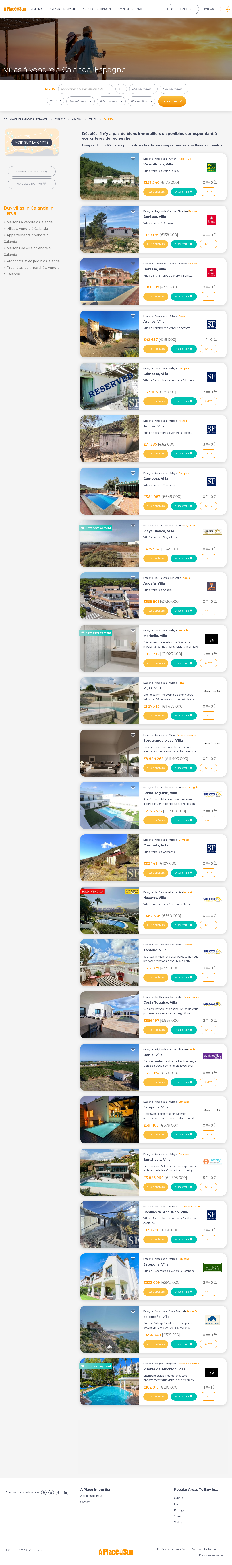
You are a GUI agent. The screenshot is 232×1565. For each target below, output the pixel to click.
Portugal (179, 1510)
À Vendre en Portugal (97, 9)
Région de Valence (165, 211)
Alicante (182, 211)
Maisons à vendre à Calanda (29, 222)
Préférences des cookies (211, 1554)
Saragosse (170, 1363)
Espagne (148, 159)
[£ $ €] (121, 89)
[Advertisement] (32, 307)
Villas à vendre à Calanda (27, 229)
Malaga (173, 316)
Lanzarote (176, 525)
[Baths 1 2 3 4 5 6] (55, 100)
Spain (177, 1516)
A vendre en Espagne (63, 9)
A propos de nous (91, 1495)
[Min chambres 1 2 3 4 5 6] (143, 89)
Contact (85, 1502)
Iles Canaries (162, 525)
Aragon (159, 1363)
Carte (208, 191)
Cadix (172, 735)
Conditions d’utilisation (204, 1549)
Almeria (173, 159)
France (178, 1504)
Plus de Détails (156, 192)
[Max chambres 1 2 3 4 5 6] (174, 89)
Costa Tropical (177, 1311)
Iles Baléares (162, 578)
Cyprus (178, 1498)
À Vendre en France (130, 9)
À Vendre (37, 9)
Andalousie (161, 159)
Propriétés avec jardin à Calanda (33, 261)
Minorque (175, 578)
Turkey (178, 1522)
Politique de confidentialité (171, 1549)
